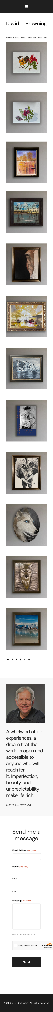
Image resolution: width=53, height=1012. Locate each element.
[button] (26, 6)
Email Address (24, 850)
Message (22, 900)
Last (14, 891)
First (14, 878)
